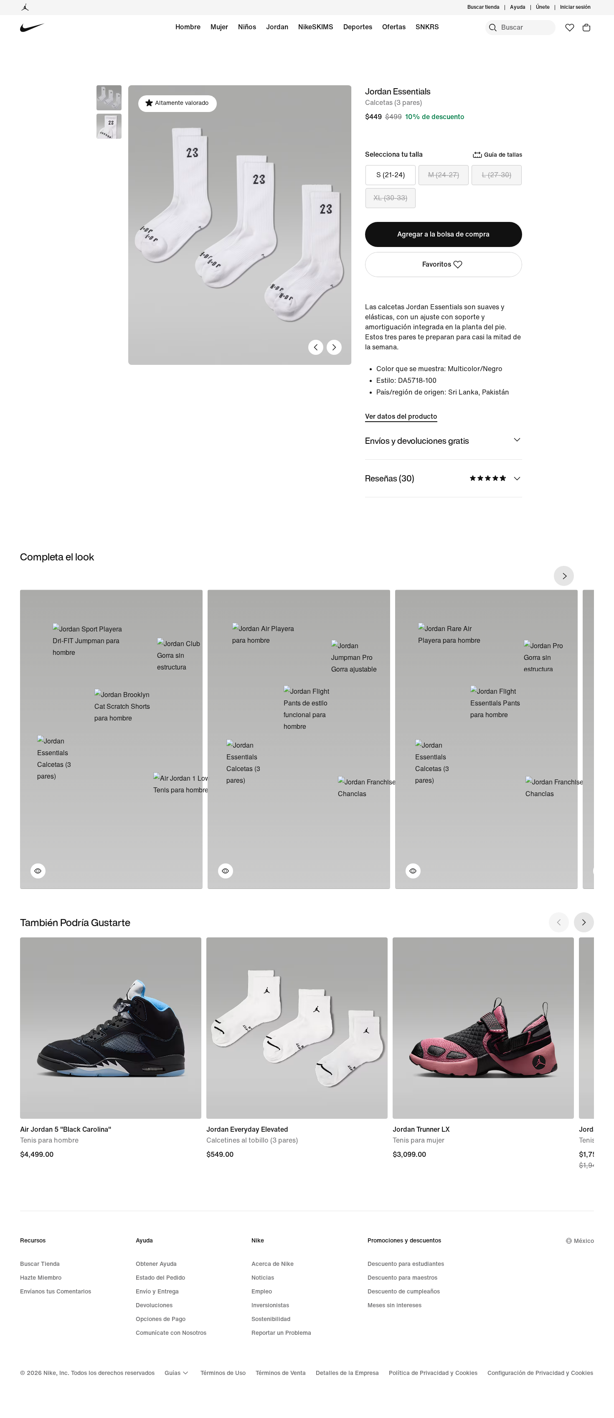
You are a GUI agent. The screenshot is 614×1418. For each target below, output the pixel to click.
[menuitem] (527, 8)
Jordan (277, 27)
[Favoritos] (569, 27)
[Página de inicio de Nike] (32, 27)
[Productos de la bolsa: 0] (586, 27)
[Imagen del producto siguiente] (334, 347)
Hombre (187, 27)
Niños (247, 27)
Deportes (357, 27)
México (584, 1241)
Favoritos (436, 264)
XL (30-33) (390, 197)
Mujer (219, 27)
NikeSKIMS (315, 27)
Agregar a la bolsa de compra (443, 234)
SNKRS (427, 27)
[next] (564, 576)
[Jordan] (25, 8)
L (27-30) (496, 174)
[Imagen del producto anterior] (315, 347)
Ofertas (394, 27)
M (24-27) (443, 174)
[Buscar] (492, 27)
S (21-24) (390, 174)
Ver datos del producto (401, 416)
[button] (109, 126)
